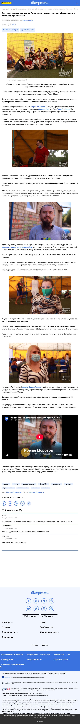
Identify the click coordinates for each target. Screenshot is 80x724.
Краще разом (8, 488)
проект (6, 484)
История (6, 627)
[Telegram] (10, 503)
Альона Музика (27, 20)
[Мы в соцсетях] (28, 600)
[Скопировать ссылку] (29, 503)
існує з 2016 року (38, 107)
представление (28, 484)
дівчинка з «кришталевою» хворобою (17, 247)
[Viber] (16, 503)
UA (10, 25)
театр (16, 484)
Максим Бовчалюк (13, 492)
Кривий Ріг (43, 484)
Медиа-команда (34, 659)
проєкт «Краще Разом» (31, 387)
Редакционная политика (38, 655)
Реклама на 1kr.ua (62, 655)
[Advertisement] (40, 567)
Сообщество (46, 627)
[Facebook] (4, 503)
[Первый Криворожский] (40, 3)
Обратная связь (61, 659)
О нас (42, 622)
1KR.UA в (12, 30)
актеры (46, 488)
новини (35, 488)
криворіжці (56, 484)
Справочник (7, 637)
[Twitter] (22, 503)
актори (68, 484)
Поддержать (6, 3)
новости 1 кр (23, 488)
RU (14, 25)
